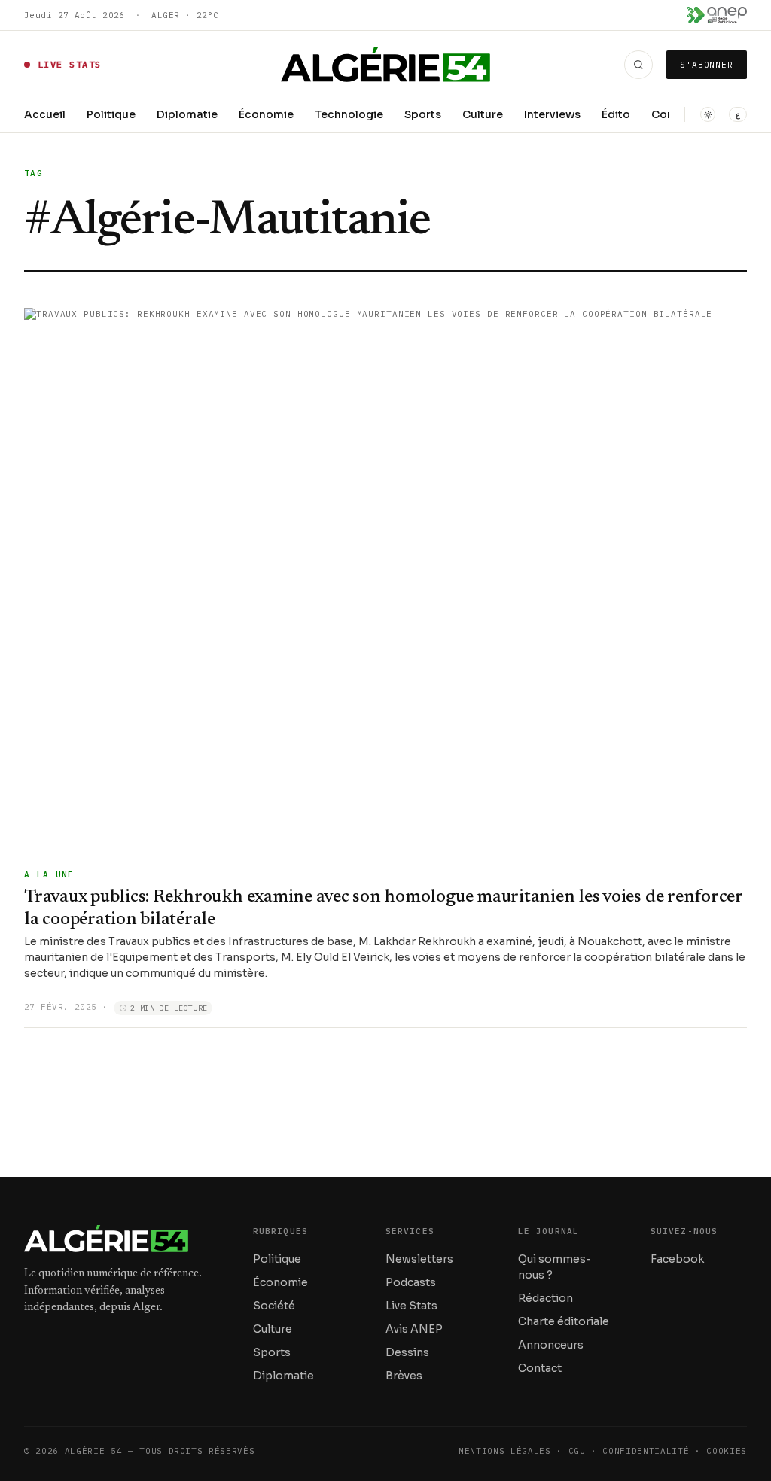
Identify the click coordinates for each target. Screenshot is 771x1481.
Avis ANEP (414, 1329)
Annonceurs (551, 1345)
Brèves (404, 1375)
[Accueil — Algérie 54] (386, 64)
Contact (540, 1368)
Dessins (407, 1352)
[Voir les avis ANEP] (717, 15)
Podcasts (411, 1282)
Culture (482, 114)
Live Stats (411, 1305)
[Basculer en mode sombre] (707, 114)
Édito (616, 114)
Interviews (552, 114)
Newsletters (419, 1259)
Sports (422, 114)
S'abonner (706, 64)
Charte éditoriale (563, 1321)
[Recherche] (638, 64)
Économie (266, 114)
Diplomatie (187, 114)
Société (274, 1305)
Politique (111, 114)
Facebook (677, 1259)
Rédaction (545, 1298)
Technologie (349, 114)
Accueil (45, 114)
